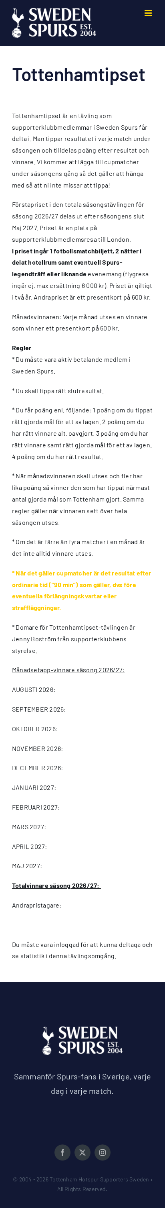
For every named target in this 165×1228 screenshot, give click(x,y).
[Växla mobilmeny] (149, 13)
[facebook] (62, 1152)
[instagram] (103, 1152)
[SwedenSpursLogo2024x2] (82, 1029)
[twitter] (82, 1152)
